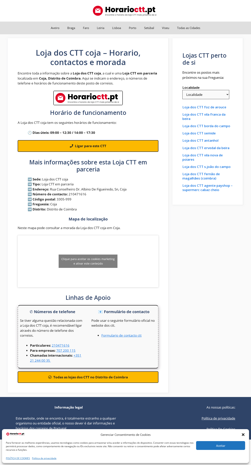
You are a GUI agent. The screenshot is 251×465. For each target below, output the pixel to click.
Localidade (191, 87)
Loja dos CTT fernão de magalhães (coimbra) (201, 176)
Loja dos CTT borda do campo (206, 126)
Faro (86, 28)
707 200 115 (65, 350)
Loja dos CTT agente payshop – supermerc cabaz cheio (207, 187)
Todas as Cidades (188, 28)
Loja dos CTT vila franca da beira (204, 116)
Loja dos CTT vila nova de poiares (202, 157)
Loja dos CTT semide (199, 133)
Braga (71, 28)
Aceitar (220, 446)
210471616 (60, 345)
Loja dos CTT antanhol (200, 140)
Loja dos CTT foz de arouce (204, 107)
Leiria (100, 28)
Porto (132, 28)
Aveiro (55, 28)
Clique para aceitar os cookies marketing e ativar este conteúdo (88, 261)
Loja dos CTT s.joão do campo (206, 167)
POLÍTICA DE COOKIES (18, 458)
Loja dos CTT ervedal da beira (205, 148)
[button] (243, 435)
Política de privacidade (44, 458)
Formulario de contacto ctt (121, 335)
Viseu (165, 28)
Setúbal (149, 28)
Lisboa (116, 28)
